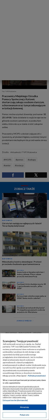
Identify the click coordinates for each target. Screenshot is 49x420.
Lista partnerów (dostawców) (15, 400)
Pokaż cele (24, 415)
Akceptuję (24, 407)
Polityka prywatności (37, 376)
